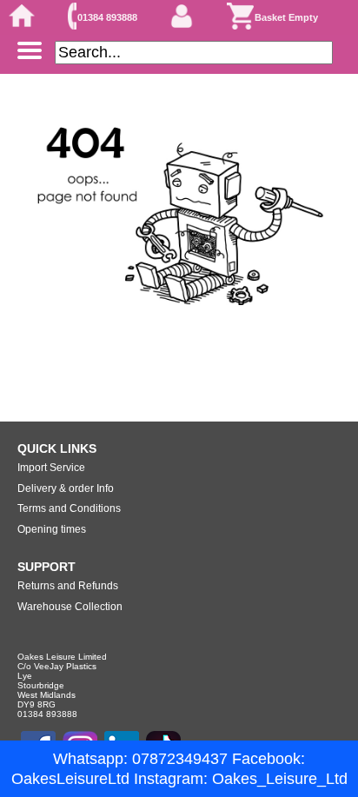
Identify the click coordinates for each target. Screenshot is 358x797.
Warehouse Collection (70, 607)
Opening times (51, 529)
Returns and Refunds (67, 586)
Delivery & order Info (65, 488)
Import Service (51, 468)
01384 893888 (107, 17)
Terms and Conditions (69, 508)
